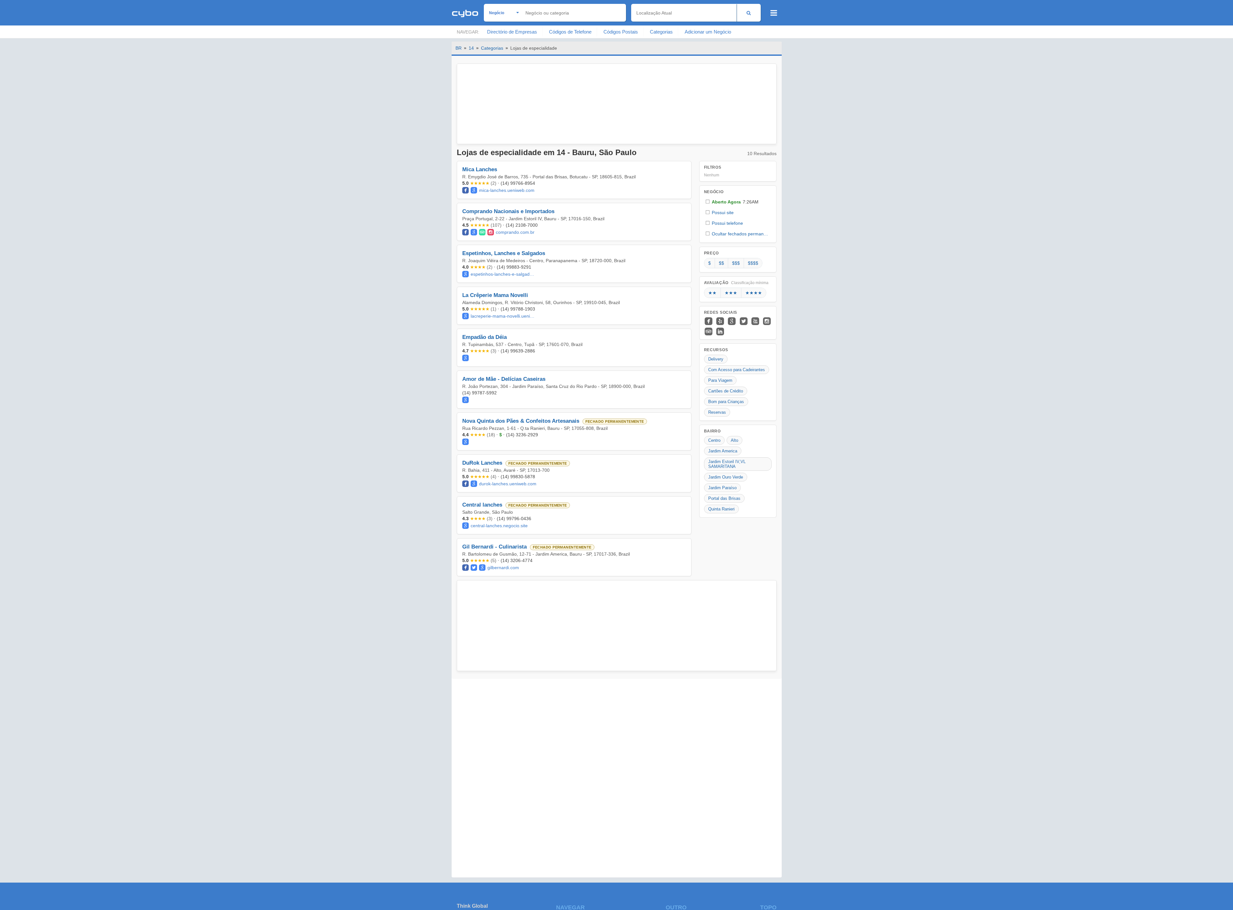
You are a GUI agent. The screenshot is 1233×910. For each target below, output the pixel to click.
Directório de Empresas (512, 32)
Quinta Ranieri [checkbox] (721, 509)
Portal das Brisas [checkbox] (724, 498)
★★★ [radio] (731, 292)
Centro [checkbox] (714, 440)
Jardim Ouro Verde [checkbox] (725, 477)
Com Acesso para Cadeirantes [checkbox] (736, 369)
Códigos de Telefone (570, 32)
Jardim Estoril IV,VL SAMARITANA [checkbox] (727, 464)
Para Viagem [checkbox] (720, 380)
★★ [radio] (712, 292)
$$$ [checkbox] (736, 263)
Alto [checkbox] (734, 440)
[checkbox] (738, 202)
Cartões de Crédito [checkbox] (725, 391)
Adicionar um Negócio (708, 32)
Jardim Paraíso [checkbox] (722, 487)
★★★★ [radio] (753, 292)
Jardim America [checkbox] (722, 451)
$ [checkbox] (709, 263)
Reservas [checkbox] (717, 412)
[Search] (749, 13)
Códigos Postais (620, 32)
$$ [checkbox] (721, 263)
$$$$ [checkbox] (753, 263)
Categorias (661, 32)
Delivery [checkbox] (715, 359)
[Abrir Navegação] (774, 13)
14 (471, 48)
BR (458, 48)
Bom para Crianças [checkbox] (726, 401)
